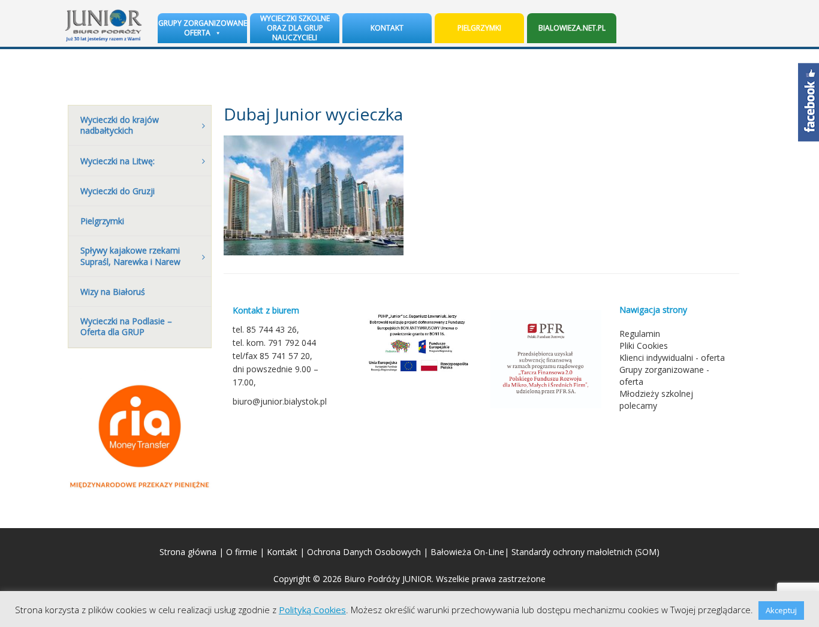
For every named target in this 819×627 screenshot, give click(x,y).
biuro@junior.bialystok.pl (280, 401)
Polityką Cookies (312, 610)
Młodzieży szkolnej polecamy (656, 399)
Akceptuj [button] (781, 610)
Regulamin (639, 333)
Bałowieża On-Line (467, 551)
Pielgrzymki (479, 28)
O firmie (241, 551)
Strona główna (187, 551)
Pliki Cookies (643, 345)
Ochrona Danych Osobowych (364, 551)
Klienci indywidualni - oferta (672, 357)
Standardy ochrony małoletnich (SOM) (585, 551)
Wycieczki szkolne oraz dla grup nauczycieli (295, 28)
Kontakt (387, 28)
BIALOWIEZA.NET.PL (572, 28)
